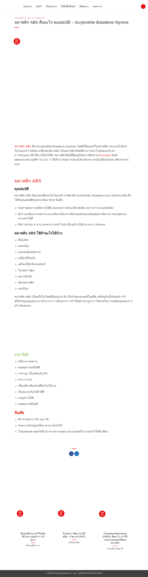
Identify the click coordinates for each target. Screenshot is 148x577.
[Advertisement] (73, 124)
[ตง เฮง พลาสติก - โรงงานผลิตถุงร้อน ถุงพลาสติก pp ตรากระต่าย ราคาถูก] (10, 6)
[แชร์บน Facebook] (71, 453)
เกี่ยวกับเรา (51, 6)
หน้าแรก (27, 6)
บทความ (97, 6)
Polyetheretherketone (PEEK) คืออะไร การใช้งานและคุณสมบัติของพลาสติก (115, 538)
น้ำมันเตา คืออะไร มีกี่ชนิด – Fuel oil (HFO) (74, 535)
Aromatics (105, 155)
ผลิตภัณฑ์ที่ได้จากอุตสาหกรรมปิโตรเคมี (29, 18)
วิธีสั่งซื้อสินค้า (68, 6)
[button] (143, 6)
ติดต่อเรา (84, 6)
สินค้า (39, 6)
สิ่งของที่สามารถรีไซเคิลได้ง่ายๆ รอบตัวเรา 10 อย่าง (33, 536)
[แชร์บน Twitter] (76, 453)
